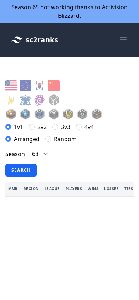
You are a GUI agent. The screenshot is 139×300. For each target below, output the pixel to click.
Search (21, 170)
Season (15, 154)
